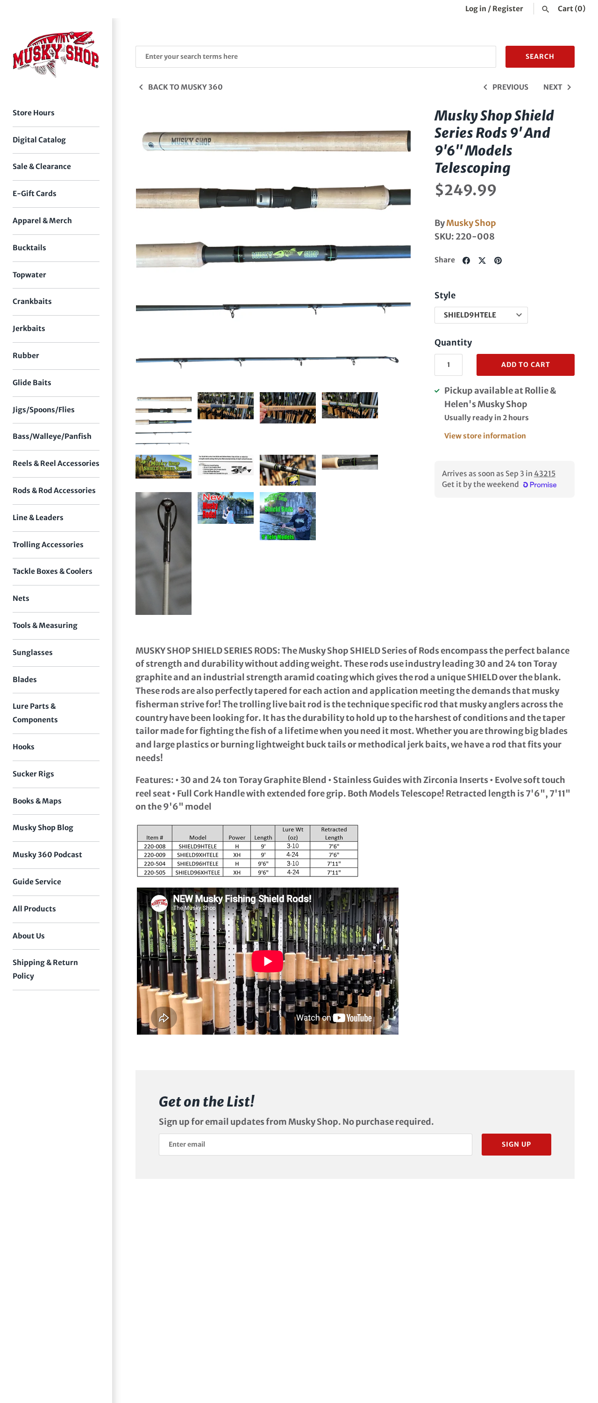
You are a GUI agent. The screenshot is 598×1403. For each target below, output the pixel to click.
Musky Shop (471, 223)
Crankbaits (32, 301)
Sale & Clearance (42, 166)
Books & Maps (37, 801)
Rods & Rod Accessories (54, 490)
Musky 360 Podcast (47, 854)
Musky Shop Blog (43, 827)
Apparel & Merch (42, 220)
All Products (34, 908)
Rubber (26, 355)
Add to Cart (525, 364)
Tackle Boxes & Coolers (53, 571)
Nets (21, 598)
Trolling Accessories (48, 544)
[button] (391, 245)
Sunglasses (33, 652)
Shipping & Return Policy (45, 969)
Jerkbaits (29, 328)
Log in (475, 8)
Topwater (29, 274)
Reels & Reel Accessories (56, 463)
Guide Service (37, 881)
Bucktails (29, 247)
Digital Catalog (39, 139)
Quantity (453, 342)
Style (445, 295)
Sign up (516, 1144)
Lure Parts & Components (35, 713)
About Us (29, 935)
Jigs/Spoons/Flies (44, 409)
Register (507, 8)
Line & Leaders (38, 517)
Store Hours (34, 112)
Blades (25, 679)
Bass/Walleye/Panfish (52, 436)
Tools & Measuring (45, 625)
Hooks (24, 746)
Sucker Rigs (33, 773)
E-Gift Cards (35, 193)
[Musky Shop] (56, 54)
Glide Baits (32, 382)
